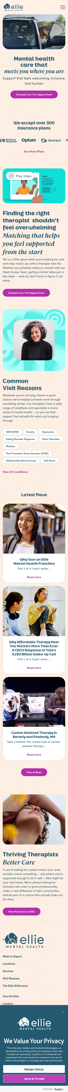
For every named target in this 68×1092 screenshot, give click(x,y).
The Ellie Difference (15, 986)
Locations (9, 963)
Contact (8, 1003)
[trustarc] (59, 1089)
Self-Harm (49, 460)
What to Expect (12, 956)
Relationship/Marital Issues (21, 460)
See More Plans (34, 151)
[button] (63, 1011)
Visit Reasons (11, 978)
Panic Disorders (51, 439)
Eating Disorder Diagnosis (20, 439)
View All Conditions (15, 472)
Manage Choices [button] (34, 1069)
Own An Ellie (11, 996)
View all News (34, 772)
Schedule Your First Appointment (34, 94)
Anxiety (30, 431)
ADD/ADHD (12, 431)
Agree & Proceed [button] (34, 1078)
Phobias (10, 446)
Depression (48, 431)
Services (8, 971)
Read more (44, 577)
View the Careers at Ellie (21, 911)
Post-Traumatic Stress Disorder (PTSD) (27, 453)
